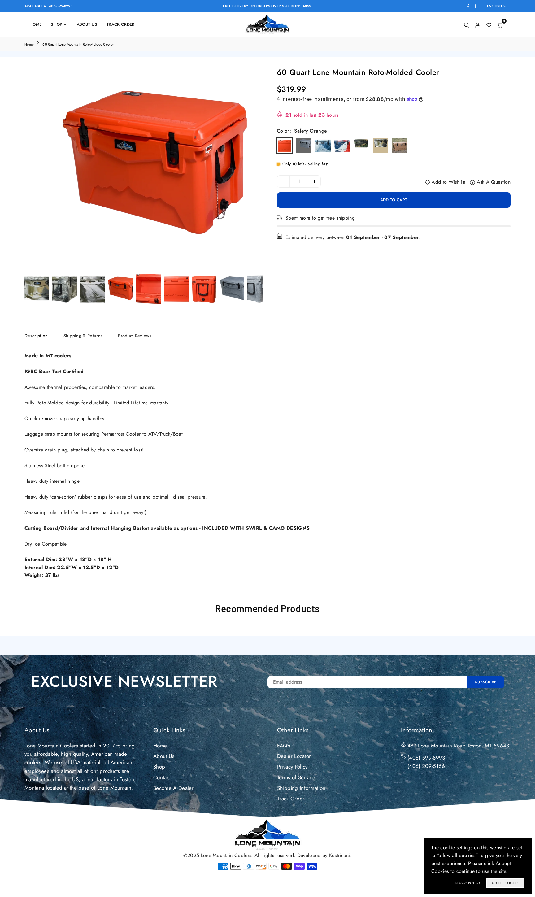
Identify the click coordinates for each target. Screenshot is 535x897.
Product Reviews (134, 336)
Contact (162, 777)
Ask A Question (493, 181)
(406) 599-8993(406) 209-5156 (426, 762)
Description (36, 336)
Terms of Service (296, 777)
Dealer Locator (382, 24)
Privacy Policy (292, 766)
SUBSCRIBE (485, 682)
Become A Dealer (173, 788)
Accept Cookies (505, 883)
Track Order (121, 24)
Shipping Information (301, 788)
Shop (56, 24)
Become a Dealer (431, 24)
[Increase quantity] (314, 181)
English (494, 6)
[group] (143, 162)
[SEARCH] (466, 24)
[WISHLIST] (488, 24)
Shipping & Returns (83, 336)
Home (35, 24)
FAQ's (283, 745)
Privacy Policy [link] (467, 882)
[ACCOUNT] (477, 24)
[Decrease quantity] (283, 181)
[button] (253, 169)
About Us (87, 24)
